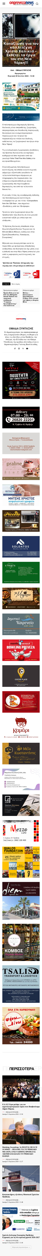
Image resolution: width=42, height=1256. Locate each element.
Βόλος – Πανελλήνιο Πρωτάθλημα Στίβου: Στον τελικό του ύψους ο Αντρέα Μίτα (30, 297)
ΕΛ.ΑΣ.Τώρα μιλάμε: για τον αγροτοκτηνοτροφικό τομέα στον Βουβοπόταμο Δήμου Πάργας (21, 1106)
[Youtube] (27, 348)
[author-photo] (3, 1112)
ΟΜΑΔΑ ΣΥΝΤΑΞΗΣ (23, 70)
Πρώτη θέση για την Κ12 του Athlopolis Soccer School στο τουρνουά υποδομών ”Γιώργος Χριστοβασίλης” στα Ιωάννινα (11, 299)
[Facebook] (15, 348)
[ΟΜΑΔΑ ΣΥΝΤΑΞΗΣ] (21, 319)
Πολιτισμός (21, 39)
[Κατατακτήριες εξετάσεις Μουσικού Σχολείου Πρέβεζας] (21, 1178)
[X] (23, 348)
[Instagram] (19, 348)
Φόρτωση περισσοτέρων (20, 1247)
